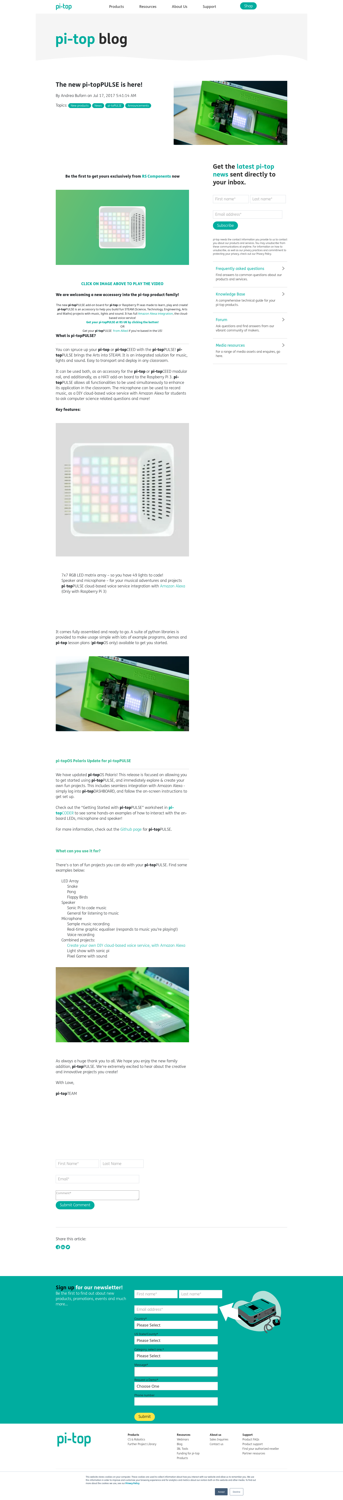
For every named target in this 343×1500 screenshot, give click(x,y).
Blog (179, 1444)
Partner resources (253, 1453)
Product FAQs (250, 1439)
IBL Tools (182, 1448)
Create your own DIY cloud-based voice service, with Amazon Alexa (126, 945)
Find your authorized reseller (260, 1448)
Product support (252, 1444)
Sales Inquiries (219, 1439)
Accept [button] (221, 1491)
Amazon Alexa (172, 586)
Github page (131, 829)
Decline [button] (236, 1491)
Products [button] (116, 6)
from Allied (120, 331)
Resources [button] (147, 6)
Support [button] (209, 6)
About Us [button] (179, 6)
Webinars (183, 1439)
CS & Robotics (136, 1439)
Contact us (216, 1444)
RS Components (156, 176)
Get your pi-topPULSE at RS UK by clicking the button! (122, 322)
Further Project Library (142, 1444)
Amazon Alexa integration (155, 314)
